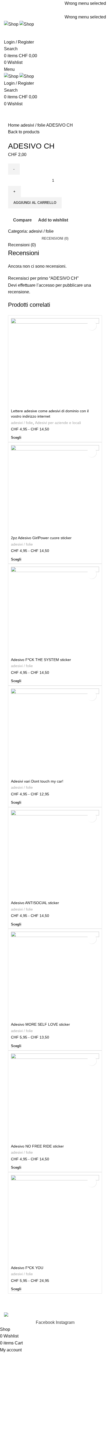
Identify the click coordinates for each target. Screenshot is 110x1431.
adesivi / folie (33, 125)
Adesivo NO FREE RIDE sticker (37, 1146)
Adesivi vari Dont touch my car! (37, 781)
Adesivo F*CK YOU (27, 1268)
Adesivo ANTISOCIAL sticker (35, 903)
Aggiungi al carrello (34, 203)
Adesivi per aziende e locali (58, 423)
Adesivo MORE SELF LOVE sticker (40, 1024)
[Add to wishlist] (91, 325)
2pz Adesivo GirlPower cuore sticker (41, 538)
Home (14, 125)
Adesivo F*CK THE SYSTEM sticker (41, 660)
